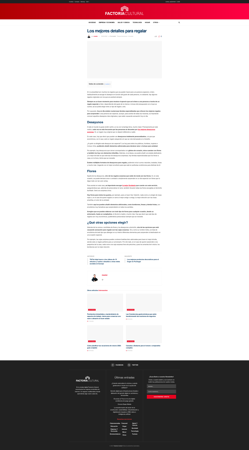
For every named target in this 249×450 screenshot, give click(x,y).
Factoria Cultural (118, 446)
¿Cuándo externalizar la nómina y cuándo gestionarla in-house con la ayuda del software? (124, 385)
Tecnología (137, 22)
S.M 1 (87, 1)
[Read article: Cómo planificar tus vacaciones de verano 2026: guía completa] (105, 334)
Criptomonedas (115, 423)
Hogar (147, 22)
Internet (124, 429)
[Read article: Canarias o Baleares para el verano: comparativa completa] (144, 334)
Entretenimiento (115, 434)
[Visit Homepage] (124, 11)
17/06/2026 (91, 321)
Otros (155, 22)
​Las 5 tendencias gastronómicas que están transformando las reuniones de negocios (141, 315)
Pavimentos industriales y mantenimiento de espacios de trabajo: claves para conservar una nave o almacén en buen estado (104, 316)
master (96, 36)
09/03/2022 (104, 36)
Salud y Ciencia (124, 22)
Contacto (77, 1)
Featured (124, 423)
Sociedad (92, 22)
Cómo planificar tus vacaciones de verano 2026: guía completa (104, 346)
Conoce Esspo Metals (124, 404)
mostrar (107, 84)
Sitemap (83, 1)
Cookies (71, 1)
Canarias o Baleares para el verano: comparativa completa (143, 346)
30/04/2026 (91, 350)
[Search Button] (179, 22)
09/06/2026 (129, 319)
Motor (124, 432)
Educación (114, 426)
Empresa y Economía (107, 22)
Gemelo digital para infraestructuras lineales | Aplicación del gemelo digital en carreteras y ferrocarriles (124, 393)
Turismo (134, 434)
